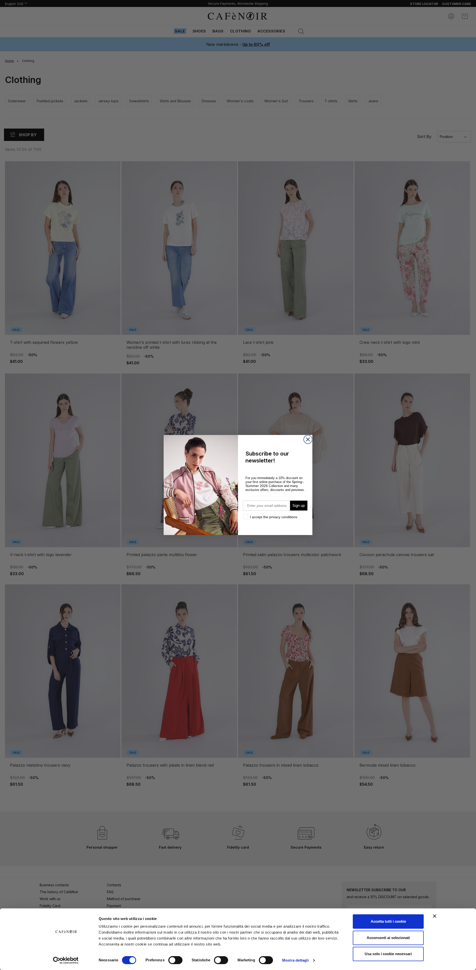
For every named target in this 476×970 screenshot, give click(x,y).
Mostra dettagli (295, 960)
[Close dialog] (307, 439)
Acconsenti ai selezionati (388, 938)
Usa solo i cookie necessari (388, 954)
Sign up (299, 505)
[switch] (175, 961)
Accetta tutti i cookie (388, 921)
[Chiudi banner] (434, 916)
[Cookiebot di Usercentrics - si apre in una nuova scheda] (66, 960)
